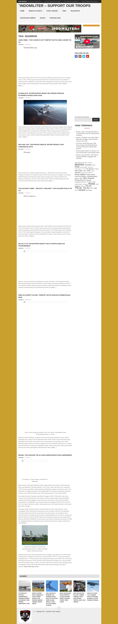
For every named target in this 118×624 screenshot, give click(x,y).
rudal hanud (85, 184)
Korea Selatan (80, 174)
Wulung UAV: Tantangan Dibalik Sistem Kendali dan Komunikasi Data (41, 146)
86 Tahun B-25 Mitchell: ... (35, 1)
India (76, 171)
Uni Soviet (89, 190)
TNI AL (78, 188)
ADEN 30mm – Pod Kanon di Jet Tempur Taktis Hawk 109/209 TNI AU (44, 41)
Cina (77, 167)
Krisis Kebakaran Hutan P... (90, 1)
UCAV (76, 190)
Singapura (77, 186)
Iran (85, 170)
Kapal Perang (52, 11)
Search (96, 119)
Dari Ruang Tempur (28, 18)
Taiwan (83, 186)
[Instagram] (80, 56)
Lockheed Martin (92, 176)
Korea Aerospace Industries (86, 172)
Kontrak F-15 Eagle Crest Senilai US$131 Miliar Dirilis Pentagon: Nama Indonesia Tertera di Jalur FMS (87, 139)
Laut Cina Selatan (80, 176)
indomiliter (20, 44)
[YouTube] (87, 56)
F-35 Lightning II (89, 169)
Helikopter (75, 11)
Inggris (81, 170)
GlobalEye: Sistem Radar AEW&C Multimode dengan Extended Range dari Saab (41, 94)
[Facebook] (76, 56)
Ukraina (81, 190)
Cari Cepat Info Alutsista (82, 117)
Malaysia (77, 178)
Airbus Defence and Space (81, 162)
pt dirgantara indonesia (80, 182)
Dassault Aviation (83, 167)
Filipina (97, 169)
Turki (95, 188)
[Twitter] (83, 56)
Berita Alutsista (35, 11)
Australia (88, 165)
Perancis (91, 178)
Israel (88, 171)
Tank (64, 11)
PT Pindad (89, 181)
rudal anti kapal (78, 184)
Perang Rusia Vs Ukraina (83, 180)
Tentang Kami (55, 18)
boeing (93, 164)
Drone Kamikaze (78, 168)
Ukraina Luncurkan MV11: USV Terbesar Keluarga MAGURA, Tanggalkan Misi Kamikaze (87, 156)
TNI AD (88, 186)
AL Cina (90, 162)
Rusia (91, 184)
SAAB (97, 184)
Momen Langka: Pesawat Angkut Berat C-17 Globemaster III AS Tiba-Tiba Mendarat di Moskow (87, 133)
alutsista (79, 164)
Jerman (77, 172)
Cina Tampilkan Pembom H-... (71, 1)
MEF (85, 178)
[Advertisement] (88, 87)
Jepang (92, 170)
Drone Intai (90, 167)
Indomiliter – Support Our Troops (48, 611)
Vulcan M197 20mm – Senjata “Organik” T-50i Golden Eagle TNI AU (45, 189)
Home (22, 11)
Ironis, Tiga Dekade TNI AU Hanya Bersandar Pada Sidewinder (45, 455)
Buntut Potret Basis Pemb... (53, 1)
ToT (91, 188)
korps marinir (90, 174)
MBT (81, 178)
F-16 (83, 168)
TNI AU (86, 188)
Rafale (94, 181)
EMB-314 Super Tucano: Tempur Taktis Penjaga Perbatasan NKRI (44, 296)
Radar (42, 18)
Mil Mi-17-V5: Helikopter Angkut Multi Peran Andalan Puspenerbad (41, 245)
